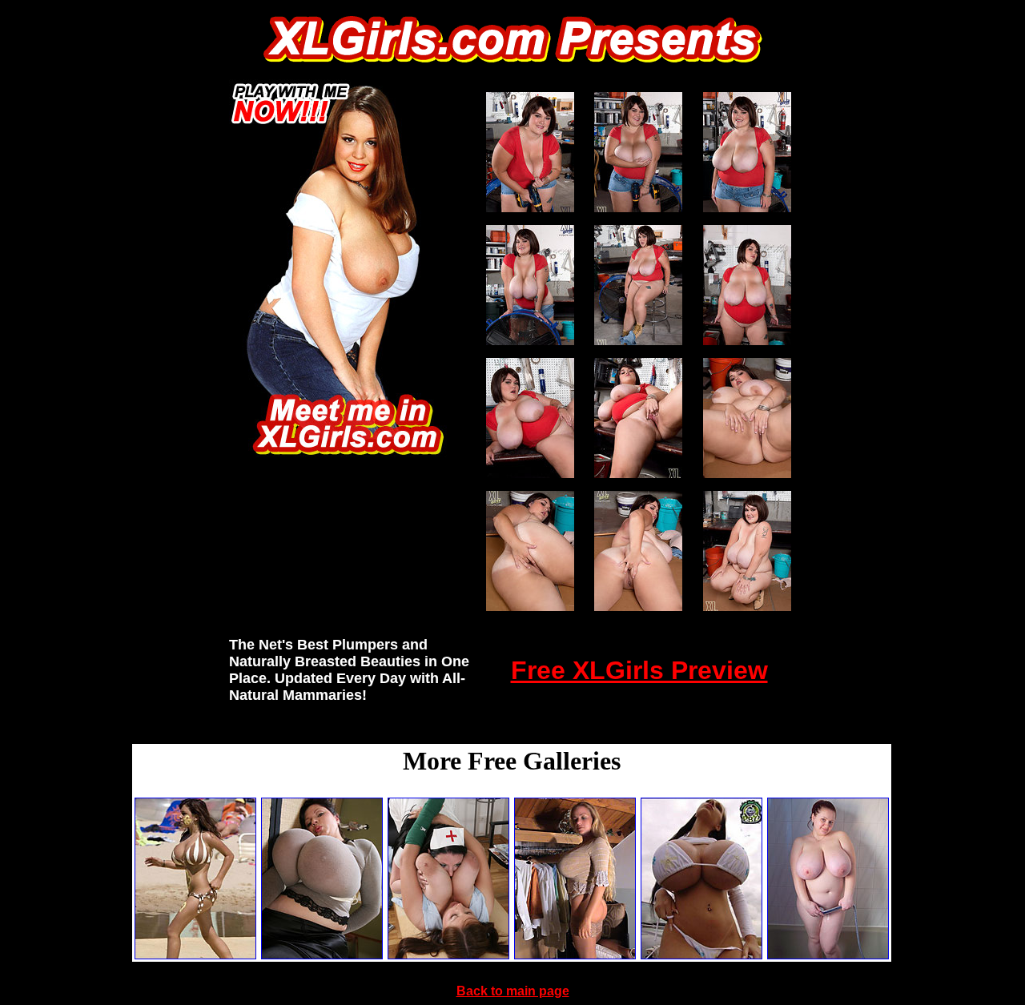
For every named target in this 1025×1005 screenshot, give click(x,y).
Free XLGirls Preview (639, 670)
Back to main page (512, 991)
